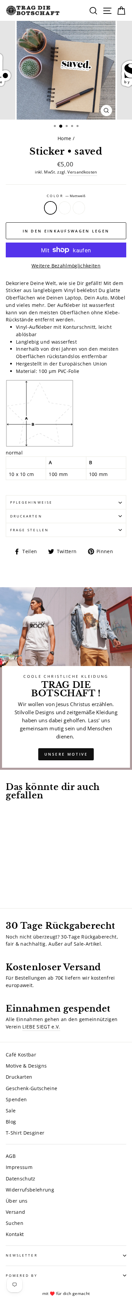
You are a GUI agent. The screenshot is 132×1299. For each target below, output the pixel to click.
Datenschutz (21, 1178)
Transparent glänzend (64, 208)
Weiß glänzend (79, 208)
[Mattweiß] (9, 884)
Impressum (19, 1167)
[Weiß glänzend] (25, 884)
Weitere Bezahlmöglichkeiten (66, 265)
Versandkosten (82, 172)
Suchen (14, 1223)
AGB (11, 1156)
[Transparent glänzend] (17, 884)
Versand (15, 1212)
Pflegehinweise (31, 502)
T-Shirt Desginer (25, 1133)
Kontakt (15, 1234)
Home (64, 138)
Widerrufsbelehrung (30, 1189)
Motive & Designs (26, 1066)
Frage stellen (29, 530)
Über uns (17, 1201)
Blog (11, 1121)
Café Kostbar (21, 1054)
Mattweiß (50, 208)
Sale (11, 1110)
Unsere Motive (66, 754)
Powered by (22, 1275)
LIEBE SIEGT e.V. (41, 1026)
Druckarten (26, 516)
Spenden (16, 1099)
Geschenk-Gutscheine (31, 1088)
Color (66, 195)
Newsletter (22, 1255)
